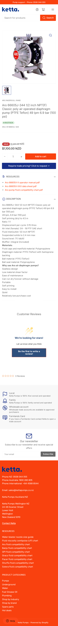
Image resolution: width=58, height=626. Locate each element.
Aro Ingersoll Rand (11, 100)
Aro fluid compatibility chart (16, 544)
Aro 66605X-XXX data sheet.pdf (21, 186)
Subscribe (48, 454)
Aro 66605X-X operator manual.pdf (22, 182)
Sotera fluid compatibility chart (17, 566)
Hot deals (7, 610)
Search (50, 17)
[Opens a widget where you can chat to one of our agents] (10, 621)
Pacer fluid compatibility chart (17, 559)
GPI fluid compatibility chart (16, 551)
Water (5, 588)
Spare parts (8, 606)
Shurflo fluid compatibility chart (18, 563)
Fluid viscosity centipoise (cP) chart (20, 540)
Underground (8, 584)
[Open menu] (53, 9)
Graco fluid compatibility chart (17, 555)
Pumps (5, 580)
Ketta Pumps (23, 622)
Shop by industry (10, 599)
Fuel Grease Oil (9, 592)
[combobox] (29, 18)
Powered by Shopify (39, 622)
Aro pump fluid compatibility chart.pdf (24, 190)
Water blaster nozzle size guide (18, 537)
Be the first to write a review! (29, 352)
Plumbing (7, 595)
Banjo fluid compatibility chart (17, 548)
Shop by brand (9, 603)
